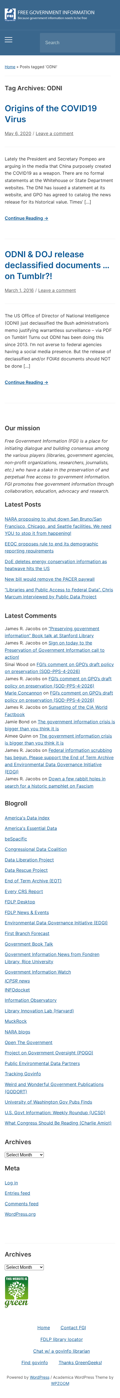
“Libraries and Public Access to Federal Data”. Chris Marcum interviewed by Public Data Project (59, 593)
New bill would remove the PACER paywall (50, 579)
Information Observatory (31, 1000)
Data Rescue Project (26, 870)
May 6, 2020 (18, 133)
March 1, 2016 (19, 290)
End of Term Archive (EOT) (33, 881)
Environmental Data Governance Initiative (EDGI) (56, 922)
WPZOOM (60, 1383)
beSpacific (16, 839)
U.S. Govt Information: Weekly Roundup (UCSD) (55, 1112)
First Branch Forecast (27, 933)
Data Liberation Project (29, 860)
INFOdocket (17, 990)
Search (106, 43)
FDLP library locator (61, 1339)
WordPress (39, 1377)
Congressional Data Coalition (36, 849)
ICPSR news (17, 981)
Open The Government (28, 1042)
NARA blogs (17, 1032)
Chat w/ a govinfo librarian (61, 1351)
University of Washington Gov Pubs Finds (48, 1102)
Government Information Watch (38, 972)
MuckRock (16, 1021)
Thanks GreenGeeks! (80, 1362)
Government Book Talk (29, 944)
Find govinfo (34, 1362)
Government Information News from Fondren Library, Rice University (52, 957)
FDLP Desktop (20, 902)
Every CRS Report (24, 891)
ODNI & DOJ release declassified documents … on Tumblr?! (57, 265)
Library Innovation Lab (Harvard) (39, 1011)
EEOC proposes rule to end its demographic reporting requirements (51, 547)
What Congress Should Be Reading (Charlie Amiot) (58, 1123)
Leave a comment (54, 133)
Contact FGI (73, 1327)
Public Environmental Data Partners (42, 1063)
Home (10, 66)
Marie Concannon (23, 693)
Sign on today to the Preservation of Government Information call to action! (55, 650)
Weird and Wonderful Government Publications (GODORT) (54, 1087)
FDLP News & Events (27, 912)
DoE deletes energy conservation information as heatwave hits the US (56, 565)
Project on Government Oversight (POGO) (49, 1052)
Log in (11, 1183)
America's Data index (27, 818)
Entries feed (17, 1193)
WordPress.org (20, 1214)
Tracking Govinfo (23, 1073)
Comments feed (22, 1203)
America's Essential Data (31, 828)
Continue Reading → (26, 218)
